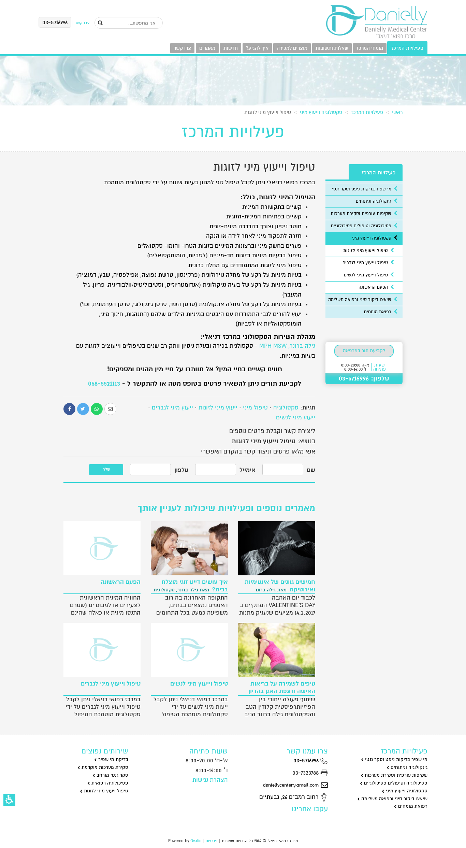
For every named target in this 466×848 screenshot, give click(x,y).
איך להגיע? (257, 48)
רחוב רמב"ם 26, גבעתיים (289, 797)
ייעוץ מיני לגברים (172, 407)
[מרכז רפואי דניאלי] (376, 22)
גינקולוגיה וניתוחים (374, 201)
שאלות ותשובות (332, 48)
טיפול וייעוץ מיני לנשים (366, 275)
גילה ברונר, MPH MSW (287, 345)
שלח (106, 469)
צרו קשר (182, 48)
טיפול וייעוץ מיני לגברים (366, 262)
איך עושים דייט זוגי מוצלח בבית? (191, 585)
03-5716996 (306, 760)
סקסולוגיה (285, 407)
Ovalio (195, 841)
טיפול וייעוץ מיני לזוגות (366, 251)
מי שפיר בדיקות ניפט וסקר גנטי (362, 189)
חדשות (230, 48)
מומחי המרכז (369, 48)
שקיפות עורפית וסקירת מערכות (362, 213)
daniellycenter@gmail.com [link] (291, 785)
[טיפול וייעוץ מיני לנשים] (189, 650)
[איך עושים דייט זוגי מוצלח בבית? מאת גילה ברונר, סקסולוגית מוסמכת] (189, 548)
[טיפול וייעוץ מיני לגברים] (102, 650)
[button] (9, 800)
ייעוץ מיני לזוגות (218, 407)
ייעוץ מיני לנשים (295, 417)
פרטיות (211, 841)
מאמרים (207, 48)
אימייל (247, 470)
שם (311, 470)
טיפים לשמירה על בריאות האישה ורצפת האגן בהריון (281, 687)
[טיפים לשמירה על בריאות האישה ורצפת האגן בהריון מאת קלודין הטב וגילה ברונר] (276, 650)
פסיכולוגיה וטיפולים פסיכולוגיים (362, 226)
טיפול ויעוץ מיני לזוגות (105, 791)
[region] (233, 110)
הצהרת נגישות (210, 780)
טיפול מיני (255, 407)
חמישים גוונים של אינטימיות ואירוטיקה (280, 585)
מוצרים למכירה (292, 48)
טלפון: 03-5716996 (364, 378)
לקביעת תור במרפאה (364, 351)
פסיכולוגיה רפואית (109, 783)
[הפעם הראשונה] (102, 548)
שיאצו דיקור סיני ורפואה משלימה (360, 299)
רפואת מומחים (378, 312)
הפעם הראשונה (374, 287)
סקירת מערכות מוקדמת (104, 767)
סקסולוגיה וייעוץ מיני (321, 112)
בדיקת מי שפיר (112, 759)
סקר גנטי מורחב (111, 775)
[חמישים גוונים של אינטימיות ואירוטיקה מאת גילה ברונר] (276, 548)
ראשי (397, 112)
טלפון (181, 470)
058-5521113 (104, 383)
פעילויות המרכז (407, 48)
